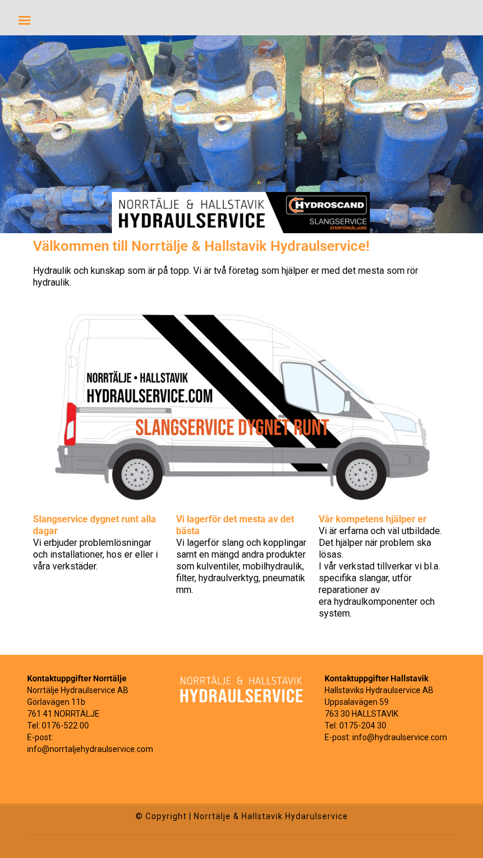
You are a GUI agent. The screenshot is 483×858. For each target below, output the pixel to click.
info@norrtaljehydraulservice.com (90, 749)
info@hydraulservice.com (399, 737)
